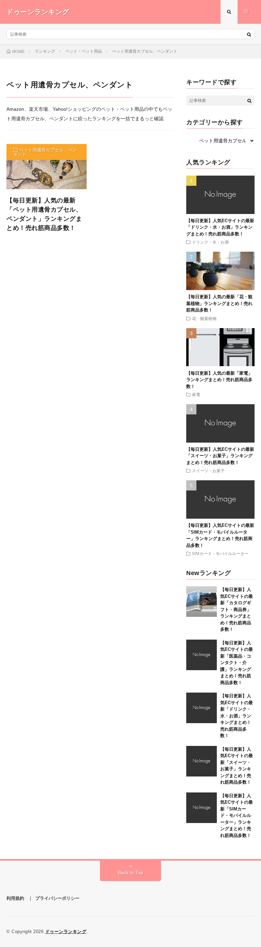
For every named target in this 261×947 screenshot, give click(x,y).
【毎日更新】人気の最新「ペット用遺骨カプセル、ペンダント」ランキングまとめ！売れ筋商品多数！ (44, 214)
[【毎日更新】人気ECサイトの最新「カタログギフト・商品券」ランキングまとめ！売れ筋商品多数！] (201, 601)
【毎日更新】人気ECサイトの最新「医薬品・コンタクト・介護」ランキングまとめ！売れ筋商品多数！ (236, 662)
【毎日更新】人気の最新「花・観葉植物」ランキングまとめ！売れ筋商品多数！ (219, 303)
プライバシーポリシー (57, 898)
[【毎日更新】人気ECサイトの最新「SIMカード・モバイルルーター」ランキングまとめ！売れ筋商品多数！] (201, 807)
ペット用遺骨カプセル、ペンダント (45, 152)
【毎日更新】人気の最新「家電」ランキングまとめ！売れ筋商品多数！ (219, 380)
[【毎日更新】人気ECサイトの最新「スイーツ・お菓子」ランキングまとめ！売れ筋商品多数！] (201, 761)
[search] (249, 34)
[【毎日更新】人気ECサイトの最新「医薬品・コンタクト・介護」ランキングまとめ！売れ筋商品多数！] (201, 655)
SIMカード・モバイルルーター (220, 553)
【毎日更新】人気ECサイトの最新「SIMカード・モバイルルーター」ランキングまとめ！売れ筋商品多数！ (236, 815)
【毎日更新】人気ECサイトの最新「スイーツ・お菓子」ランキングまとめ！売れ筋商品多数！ (220, 456)
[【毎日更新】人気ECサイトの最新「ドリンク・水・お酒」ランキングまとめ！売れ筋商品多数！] (201, 708)
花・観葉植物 (204, 318)
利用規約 (15, 898)
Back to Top (130, 872)
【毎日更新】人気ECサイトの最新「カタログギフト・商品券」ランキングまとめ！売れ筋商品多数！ (236, 609)
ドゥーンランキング (66, 931)
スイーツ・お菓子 (208, 470)
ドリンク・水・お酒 (210, 242)
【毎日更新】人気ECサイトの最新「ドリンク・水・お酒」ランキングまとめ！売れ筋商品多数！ (220, 227)
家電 (196, 394)
